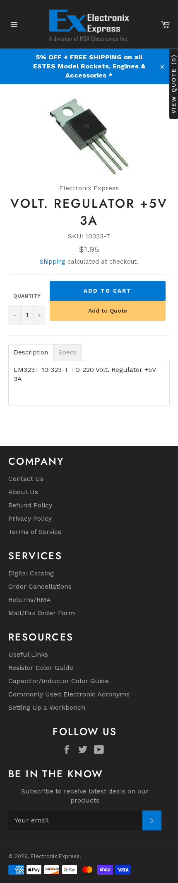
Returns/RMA (29, 600)
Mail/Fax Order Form (41, 613)
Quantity (27, 296)
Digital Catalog (31, 573)
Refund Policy (30, 505)
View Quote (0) (173, 83)
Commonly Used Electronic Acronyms (69, 694)
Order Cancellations (40, 586)
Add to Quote (107, 310)
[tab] (30, 352)
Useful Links (28, 654)
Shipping (52, 261)
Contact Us (25, 479)
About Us (23, 492)
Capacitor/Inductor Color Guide (58, 681)
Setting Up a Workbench (46, 707)
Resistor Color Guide (40, 668)
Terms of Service (35, 532)
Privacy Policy (30, 518)
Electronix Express (55, 856)
